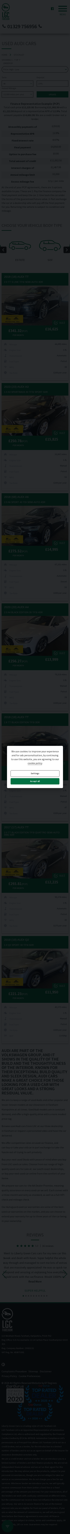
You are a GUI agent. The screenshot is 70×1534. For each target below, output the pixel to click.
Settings (35, 773)
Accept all (35, 781)
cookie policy (35, 763)
